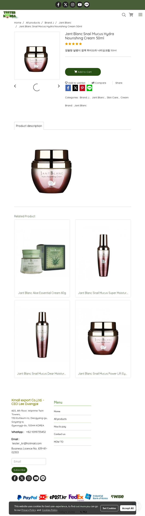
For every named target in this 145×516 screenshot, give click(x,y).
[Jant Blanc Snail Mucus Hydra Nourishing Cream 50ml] (37, 56)
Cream (125, 97)
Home (57, 411)
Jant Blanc (98, 97)
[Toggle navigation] (140, 15)
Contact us (59, 434)
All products (60, 418)
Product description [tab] (29, 126)
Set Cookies (109, 508)
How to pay (60, 426)
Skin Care (113, 97)
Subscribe (19, 470)
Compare (100, 82)
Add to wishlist (76, 82)
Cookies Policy (49, 509)
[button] (122, 15)
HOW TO (58, 441)
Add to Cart (84, 71)
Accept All (128, 508)
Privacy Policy (28, 509)
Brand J (85, 97)
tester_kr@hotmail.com (27, 443)
